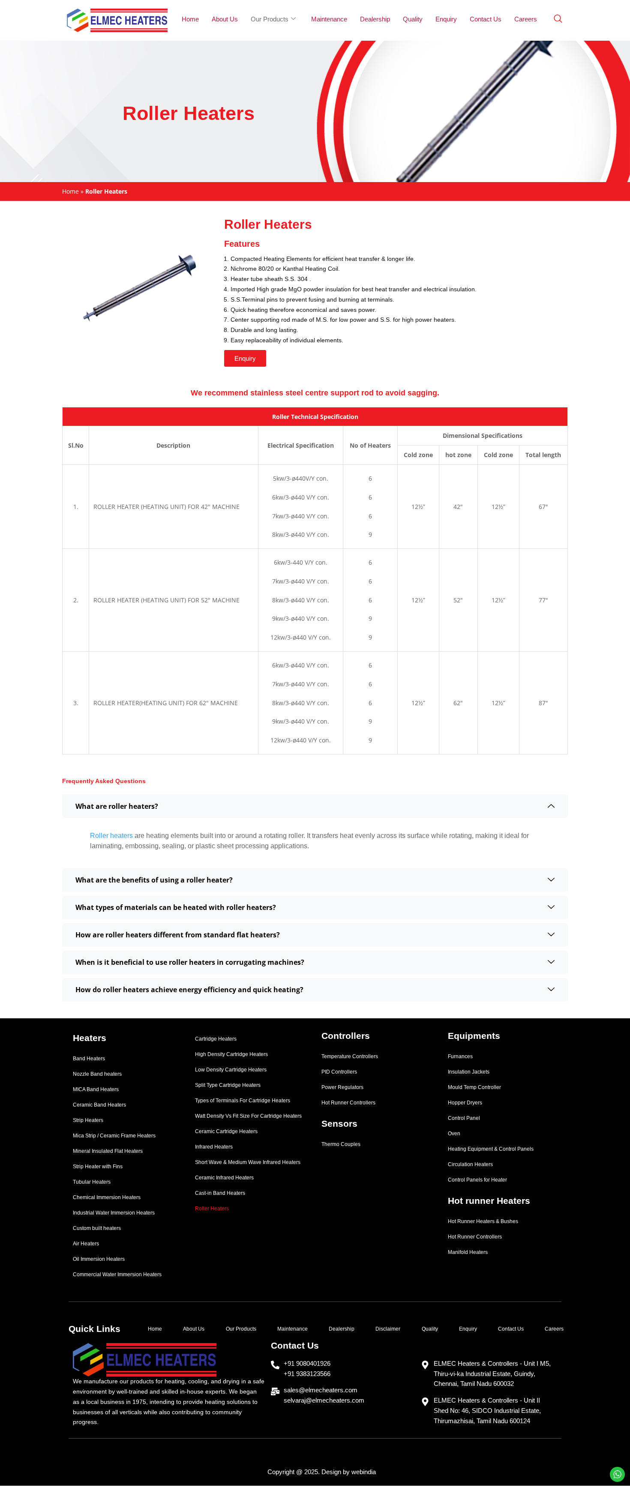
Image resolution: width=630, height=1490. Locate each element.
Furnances (460, 1056)
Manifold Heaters (468, 1252)
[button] (245, 358)
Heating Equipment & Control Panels (491, 1149)
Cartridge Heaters (216, 1039)
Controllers (345, 1036)
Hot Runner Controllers (348, 1103)
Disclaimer (387, 1329)
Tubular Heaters (92, 1182)
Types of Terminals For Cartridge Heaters (242, 1101)
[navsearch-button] (558, 19)
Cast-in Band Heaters (220, 1193)
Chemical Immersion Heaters (107, 1197)
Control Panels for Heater (477, 1180)
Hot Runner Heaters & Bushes (483, 1221)
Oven (454, 1134)
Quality (413, 19)
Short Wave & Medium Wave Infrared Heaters (247, 1162)
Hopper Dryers (465, 1103)
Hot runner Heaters (489, 1201)
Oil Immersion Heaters (99, 1259)
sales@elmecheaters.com (320, 1390)
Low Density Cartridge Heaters (231, 1070)
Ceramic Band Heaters (99, 1105)
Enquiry (446, 19)
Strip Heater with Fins (98, 1167)
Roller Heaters (212, 1209)
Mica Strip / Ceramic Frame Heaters (114, 1136)
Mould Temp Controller (474, 1087)
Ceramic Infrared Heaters (224, 1178)
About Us (225, 19)
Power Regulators (342, 1087)
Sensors (339, 1123)
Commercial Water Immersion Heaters (117, 1275)
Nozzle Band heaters (97, 1074)
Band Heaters (89, 1059)
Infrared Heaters (214, 1147)
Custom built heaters (97, 1228)
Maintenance (329, 19)
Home (190, 19)
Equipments (474, 1036)
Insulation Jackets (468, 1072)
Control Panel (464, 1118)
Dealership (375, 19)
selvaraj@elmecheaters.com (324, 1400)
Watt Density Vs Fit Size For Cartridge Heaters (248, 1116)
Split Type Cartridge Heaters (228, 1085)
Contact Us (485, 19)
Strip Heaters (88, 1120)
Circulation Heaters (470, 1164)
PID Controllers (339, 1072)
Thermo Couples (340, 1144)
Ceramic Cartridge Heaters (226, 1131)
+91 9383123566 (307, 1373)
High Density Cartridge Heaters (231, 1054)
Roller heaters (111, 835)
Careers (525, 19)
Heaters (89, 1038)
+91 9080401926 (307, 1363)
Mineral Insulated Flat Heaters (108, 1151)
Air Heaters (86, 1244)
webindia (363, 1471)
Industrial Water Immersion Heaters (114, 1213)
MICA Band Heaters (96, 1089)
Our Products (269, 19)
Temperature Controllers (349, 1056)
